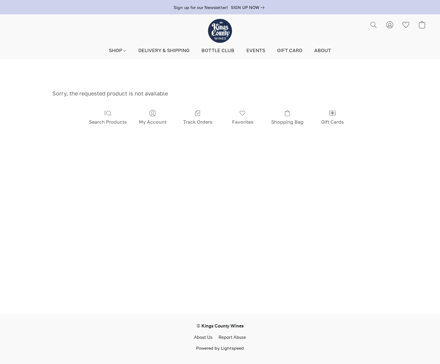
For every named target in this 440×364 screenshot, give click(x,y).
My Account (152, 122)
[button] (220, 31)
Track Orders (197, 122)
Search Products (108, 122)
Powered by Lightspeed (220, 348)
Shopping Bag (287, 122)
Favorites (242, 122)
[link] (249, 7)
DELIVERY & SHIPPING (163, 50)
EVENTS (255, 50)
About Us (203, 337)
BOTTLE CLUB (217, 50)
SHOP (116, 50)
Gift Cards (332, 122)
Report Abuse (232, 337)
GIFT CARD (289, 50)
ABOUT (322, 50)
